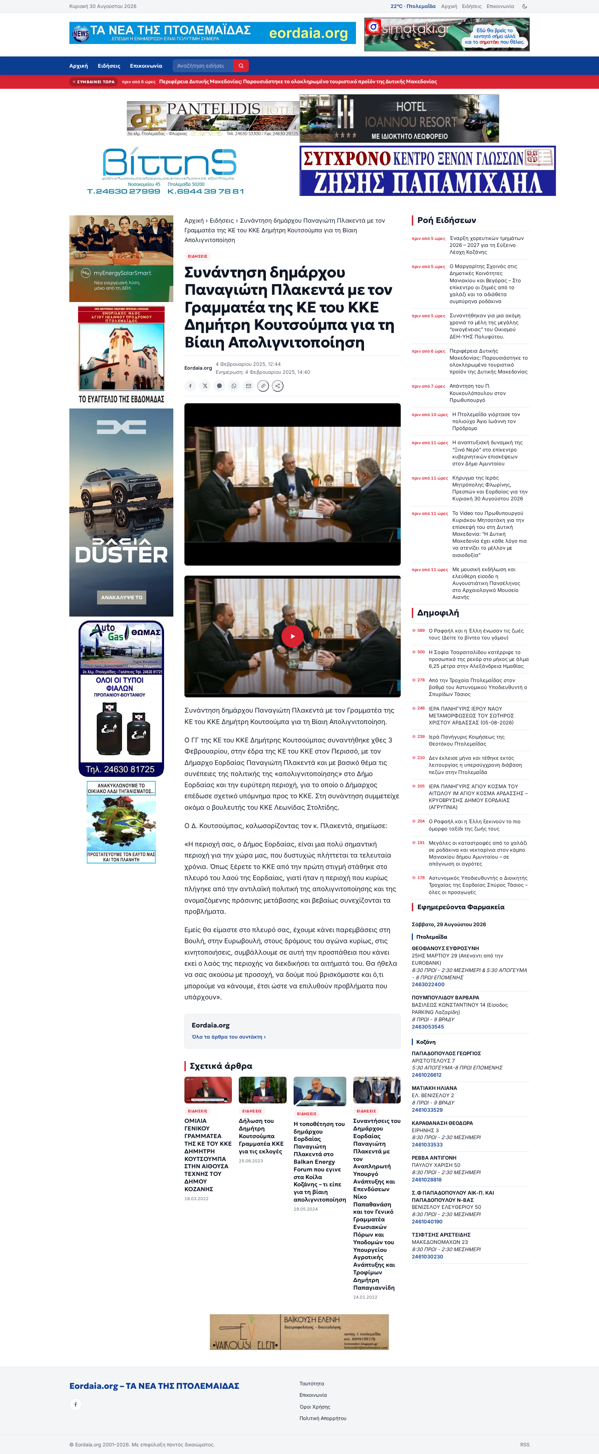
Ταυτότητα (312, 1383)
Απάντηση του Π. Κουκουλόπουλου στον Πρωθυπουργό (228, 81)
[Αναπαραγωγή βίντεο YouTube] (292, 636)
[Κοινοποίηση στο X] (205, 386)
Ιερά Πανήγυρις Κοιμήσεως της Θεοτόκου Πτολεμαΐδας (467, 740)
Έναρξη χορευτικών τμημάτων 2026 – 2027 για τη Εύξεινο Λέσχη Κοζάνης (487, 245)
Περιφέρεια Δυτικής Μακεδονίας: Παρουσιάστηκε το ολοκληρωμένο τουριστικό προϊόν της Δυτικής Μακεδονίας (489, 361)
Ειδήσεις (472, 6)
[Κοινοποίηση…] (278, 386)
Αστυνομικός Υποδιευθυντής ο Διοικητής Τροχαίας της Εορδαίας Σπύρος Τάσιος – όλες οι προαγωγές (478, 885)
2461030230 (427, 1256)
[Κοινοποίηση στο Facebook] (190, 386)
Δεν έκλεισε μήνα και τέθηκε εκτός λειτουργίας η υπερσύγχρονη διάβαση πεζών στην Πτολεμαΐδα (475, 765)
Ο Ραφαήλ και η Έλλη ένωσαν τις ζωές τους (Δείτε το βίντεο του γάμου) (476, 634)
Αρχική (449, 6)
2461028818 (427, 1179)
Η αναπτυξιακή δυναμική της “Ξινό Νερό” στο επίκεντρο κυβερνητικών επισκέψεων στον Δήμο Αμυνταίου (487, 452)
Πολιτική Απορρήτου (323, 1418)
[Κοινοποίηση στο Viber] (219, 386)
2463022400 (428, 984)
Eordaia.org (211, 1025)
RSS (525, 1444)
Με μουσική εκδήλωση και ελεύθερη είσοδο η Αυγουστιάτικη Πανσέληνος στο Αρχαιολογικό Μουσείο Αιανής (486, 583)
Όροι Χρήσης (315, 1407)
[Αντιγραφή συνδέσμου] (263, 386)
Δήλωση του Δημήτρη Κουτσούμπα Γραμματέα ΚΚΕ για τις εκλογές (261, 1136)
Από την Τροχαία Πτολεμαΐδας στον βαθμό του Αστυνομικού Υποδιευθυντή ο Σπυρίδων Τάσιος (478, 687)
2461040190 (427, 1221)
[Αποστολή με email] (248, 386)
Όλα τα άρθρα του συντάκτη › (229, 1037)
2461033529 (427, 1110)
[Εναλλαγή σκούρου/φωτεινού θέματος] (525, 6)
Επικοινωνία (500, 6)
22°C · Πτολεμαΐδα (413, 6)
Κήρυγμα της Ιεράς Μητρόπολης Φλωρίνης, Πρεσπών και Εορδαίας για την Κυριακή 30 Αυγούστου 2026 (490, 488)
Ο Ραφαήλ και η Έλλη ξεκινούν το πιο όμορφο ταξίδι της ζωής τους (475, 824)
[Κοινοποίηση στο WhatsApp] (234, 386)
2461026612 (427, 1075)
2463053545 (428, 1027)
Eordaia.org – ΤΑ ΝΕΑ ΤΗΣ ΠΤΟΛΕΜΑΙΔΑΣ (154, 1386)
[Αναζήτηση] (241, 65)
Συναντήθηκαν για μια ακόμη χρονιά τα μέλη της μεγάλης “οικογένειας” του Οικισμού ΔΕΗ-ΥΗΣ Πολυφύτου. (485, 325)
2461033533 (427, 1144)
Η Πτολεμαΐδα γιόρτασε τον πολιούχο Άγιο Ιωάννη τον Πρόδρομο (486, 421)
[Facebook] (75, 1404)
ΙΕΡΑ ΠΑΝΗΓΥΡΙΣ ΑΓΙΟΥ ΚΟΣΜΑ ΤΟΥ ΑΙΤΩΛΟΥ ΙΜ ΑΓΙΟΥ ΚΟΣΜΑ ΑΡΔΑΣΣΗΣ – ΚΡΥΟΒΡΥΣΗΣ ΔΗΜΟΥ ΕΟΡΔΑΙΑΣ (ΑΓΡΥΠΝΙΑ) (478, 796)
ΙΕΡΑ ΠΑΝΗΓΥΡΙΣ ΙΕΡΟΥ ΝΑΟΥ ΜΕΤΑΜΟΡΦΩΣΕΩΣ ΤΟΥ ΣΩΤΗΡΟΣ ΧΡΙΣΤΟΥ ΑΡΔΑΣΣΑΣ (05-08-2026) (471, 715)
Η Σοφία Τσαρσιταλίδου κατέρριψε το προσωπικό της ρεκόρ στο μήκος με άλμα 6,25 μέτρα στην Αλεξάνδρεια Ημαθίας (479, 659)
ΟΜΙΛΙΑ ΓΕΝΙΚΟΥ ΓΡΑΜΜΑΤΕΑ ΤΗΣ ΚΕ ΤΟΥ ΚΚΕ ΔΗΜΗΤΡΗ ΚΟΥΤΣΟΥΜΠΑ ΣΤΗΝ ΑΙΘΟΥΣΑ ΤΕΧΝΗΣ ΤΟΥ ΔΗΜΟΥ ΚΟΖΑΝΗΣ (208, 1155)
